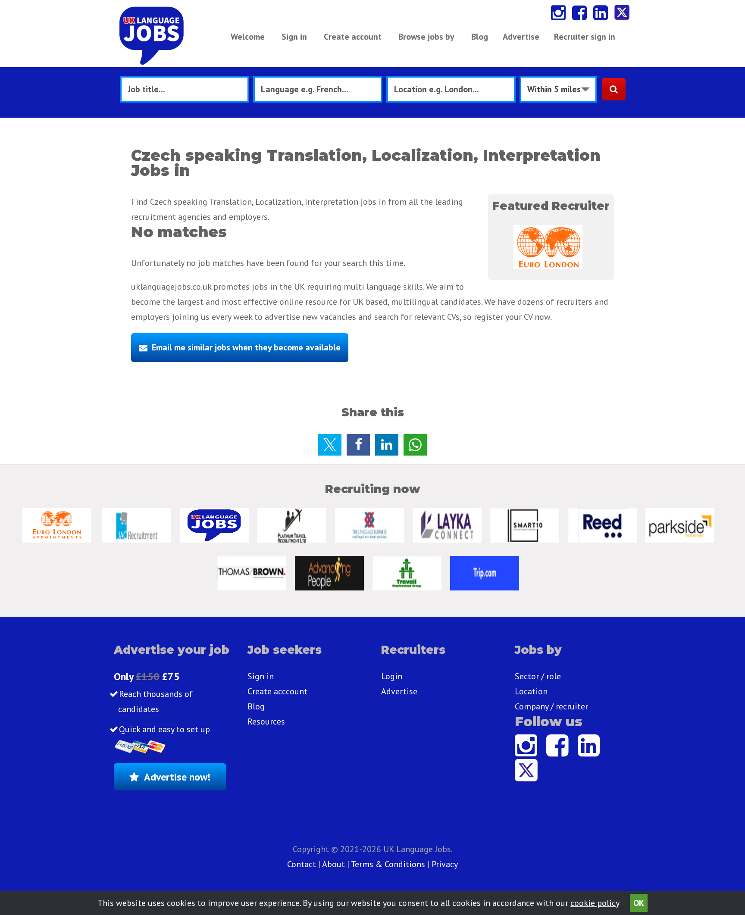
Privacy (445, 864)
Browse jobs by (426, 36)
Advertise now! (177, 777)
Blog (479, 36)
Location (531, 691)
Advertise (521, 36)
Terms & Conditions (388, 864)
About (333, 864)
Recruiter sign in (584, 36)
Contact (302, 864)
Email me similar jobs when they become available (246, 347)
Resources (266, 721)
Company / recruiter (551, 706)
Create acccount (277, 691)
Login (391, 676)
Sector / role (538, 676)
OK (638, 903)
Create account (353, 36)
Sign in (294, 36)
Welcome (248, 36)
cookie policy (594, 903)
